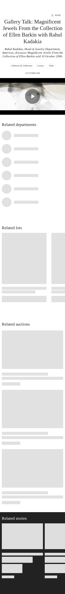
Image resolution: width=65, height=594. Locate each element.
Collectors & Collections (21, 66)
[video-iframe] (32, 96)
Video (51, 66)
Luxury (40, 66)
